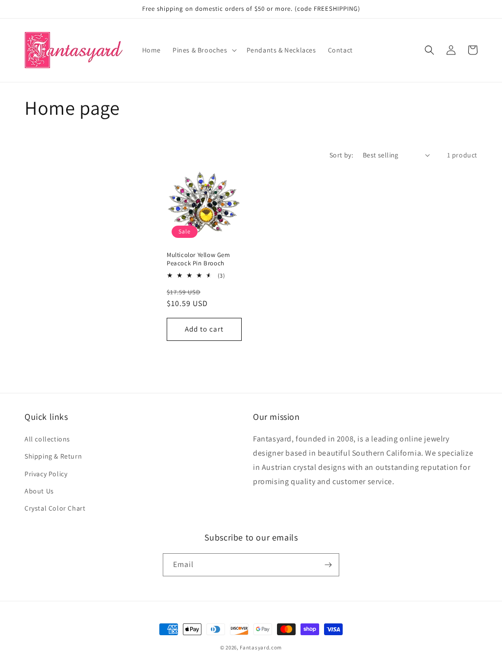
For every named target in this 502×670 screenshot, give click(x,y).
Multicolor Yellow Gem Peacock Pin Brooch (198, 259)
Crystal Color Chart (55, 508)
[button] (204, 50)
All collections (47, 439)
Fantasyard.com (261, 647)
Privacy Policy (46, 473)
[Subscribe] (328, 564)
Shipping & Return (53, 456)
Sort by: (341, 155)
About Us (39, 491)
